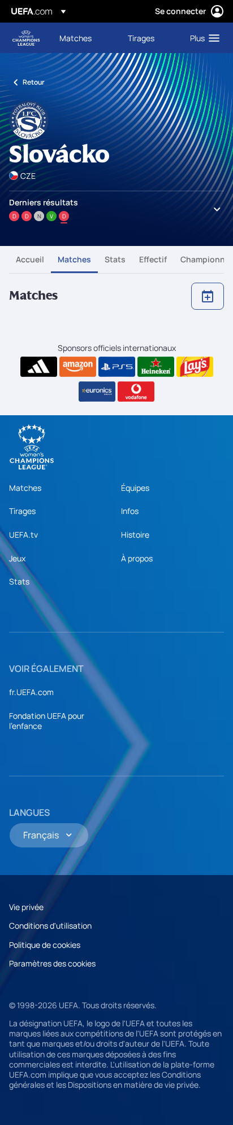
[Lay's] (194, 367)
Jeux (17, 558)
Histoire (135, 534)
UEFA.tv (23, 534)
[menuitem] (84, 37)
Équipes (135, 487)
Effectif (153, 259)
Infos (130, 511)
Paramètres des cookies (52, 963)
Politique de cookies (44, 944)
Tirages (22, 511)
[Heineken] (155, 367)
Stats (115, 259)
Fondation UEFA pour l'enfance (46, 720)
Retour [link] (34, 82)
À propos (137, 558)
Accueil (30, 259)
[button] (202, 37)
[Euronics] (97, 391)
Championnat (206, 259)
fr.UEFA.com (31, 692)
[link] (75, 37)
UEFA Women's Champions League (26, 38)
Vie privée (26, 907)
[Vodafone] (136, 391)
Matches (74, 259)
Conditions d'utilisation (50, 925)
